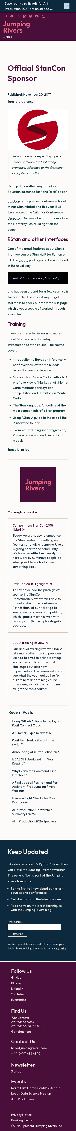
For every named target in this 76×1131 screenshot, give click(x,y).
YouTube (17, 994)
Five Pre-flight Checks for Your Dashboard (33, 800)
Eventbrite (18, 1000)
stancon (29, 102)
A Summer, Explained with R (32, 733)
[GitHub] (12, 16)
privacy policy (58, 948)
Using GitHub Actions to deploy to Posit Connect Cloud (36, 723)
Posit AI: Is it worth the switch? (33, 742)
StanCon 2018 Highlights (30, 584)
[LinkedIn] (18, 16)
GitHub (16, 977)
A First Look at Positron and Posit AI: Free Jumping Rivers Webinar (36, 787)
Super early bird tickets (21, 3)
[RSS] (43, 16)
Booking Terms (22, 1120)
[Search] (5, 16)
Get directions (21, 1032)
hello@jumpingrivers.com (29, 1048)
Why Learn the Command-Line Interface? (34, 773)
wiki (57, 303)
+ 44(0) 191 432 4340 (25, 1054)
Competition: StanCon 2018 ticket (33, 527)
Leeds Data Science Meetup (31, 1093)
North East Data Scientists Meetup (35, 1088)
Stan (20, 207)
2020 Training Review (28, 643)
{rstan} (23, 260)
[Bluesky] (24, 16)
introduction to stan (22, 345)
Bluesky (16, 983)
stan (19, 102)
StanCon (14, 201)
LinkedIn (17, 989)
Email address (15, 922)
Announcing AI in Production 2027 (36, 752)
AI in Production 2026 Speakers (34, 821)
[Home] (16, 27)
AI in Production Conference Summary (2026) (32, 812)
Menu (8, 36)
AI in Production (22, 1099)
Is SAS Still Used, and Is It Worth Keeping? (34, 761)
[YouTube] (36, 16)
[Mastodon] (30, 16)
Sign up (16, 1071)
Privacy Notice (21, 1115)
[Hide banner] (66, 6)
